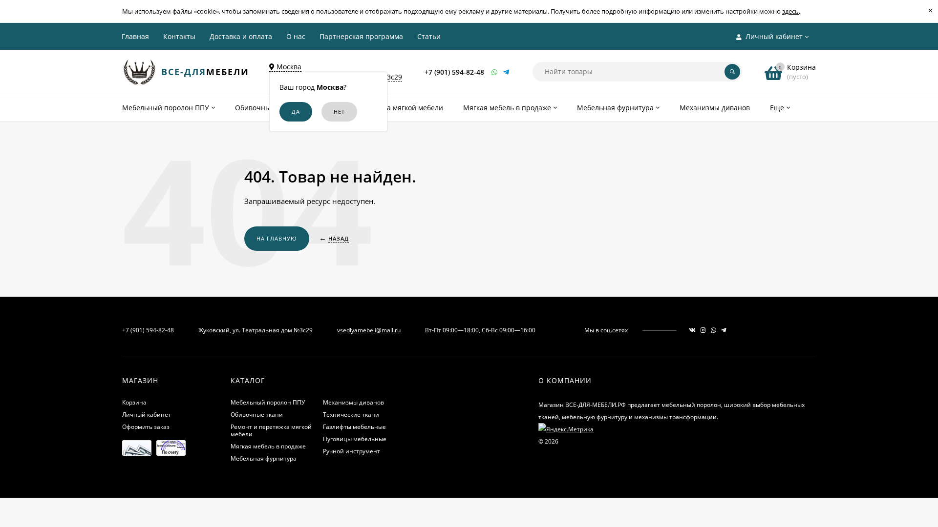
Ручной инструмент (351, 451)
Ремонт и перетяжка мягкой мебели (271, 430)
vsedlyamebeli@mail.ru (369, 330)
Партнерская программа (361, 36)
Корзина (134, 402)
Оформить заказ (146, 427)
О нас (295, 36)
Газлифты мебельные (354, 427)
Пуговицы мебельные (354, 439)
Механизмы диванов (353, 402)
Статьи (429, 36)
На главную (276, 238)
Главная (135, 36)
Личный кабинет (146, 414)
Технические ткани (351, 414)
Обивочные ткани (257, 414)
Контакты (179, 36)
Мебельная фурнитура (264, 458)
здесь (790, 11)
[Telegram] (506, 72)
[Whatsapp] (494, 72)
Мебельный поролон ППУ (268, 402)
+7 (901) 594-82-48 (454, 72)
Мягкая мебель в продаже (268, 446)
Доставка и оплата (241, 36)
